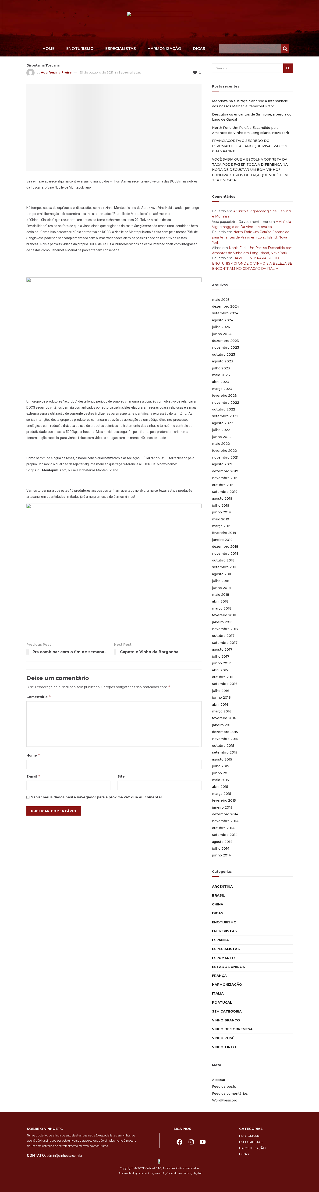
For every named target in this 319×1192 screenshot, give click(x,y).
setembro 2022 (225, 416)
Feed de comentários (230, 1093)
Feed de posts (224, 1086)
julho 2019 (220, 505)
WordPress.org (224, 1100)
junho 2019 (221, 512)
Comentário (38, 696)
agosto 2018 (222, 574)
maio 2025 (221, 300)
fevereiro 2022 (224, 451)
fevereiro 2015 (224, 800)
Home (49, 48)
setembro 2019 (224, 492)
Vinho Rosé (223, 1038)
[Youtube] (203, 1142)
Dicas (199, 48)
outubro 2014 (223, 828)
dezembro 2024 (225, 306)
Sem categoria (227, 1011)
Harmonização (164, 48)
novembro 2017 (225, 629)
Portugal (222, 1002)
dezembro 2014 (225, 814)
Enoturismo (80, 48)
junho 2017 (221, 663)
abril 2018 (220, 601)
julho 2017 (220, 656)
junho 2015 (221, 773)
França (219, 976)
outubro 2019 (223, 485)
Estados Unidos (228, 967)
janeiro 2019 (222, 540)
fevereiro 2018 (224, 615)
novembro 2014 (225, 821)
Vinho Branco (226, 1020)
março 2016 (221, 711)
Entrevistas (224, 931)
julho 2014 (220, 848)
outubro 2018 (223, 560)
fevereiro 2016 (224, 718)
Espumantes (224, 958)
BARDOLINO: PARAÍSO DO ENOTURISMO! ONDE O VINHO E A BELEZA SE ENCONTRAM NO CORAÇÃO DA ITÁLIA (252, 263)
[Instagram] (191, 1142)
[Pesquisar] (285, 48)
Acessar (218, 1080)
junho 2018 (221, 588)
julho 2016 (220, 691)
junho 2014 (221, 855)
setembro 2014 (224, 835)
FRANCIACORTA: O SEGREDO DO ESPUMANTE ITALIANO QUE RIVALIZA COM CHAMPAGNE (250, 146)
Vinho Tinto (224, 1047)
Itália (218, 993)
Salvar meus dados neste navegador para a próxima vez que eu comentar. (97, 797)
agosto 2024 (222, 320)
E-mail (33, 776)
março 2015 (221, 794)
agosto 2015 (222, 759)
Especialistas (120, 48)
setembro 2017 (224, 643)
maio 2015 (220, 780)
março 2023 (222, 389)
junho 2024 (221, 334)
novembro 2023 (225, 347)
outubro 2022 (223, 409)
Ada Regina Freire (56, 72)
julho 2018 (220, 581)
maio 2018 (220, 594)
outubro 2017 (223, 636)
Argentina (222, 886)
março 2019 (221, 526)
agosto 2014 (222, 842)
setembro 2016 (224, 684)
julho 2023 (221, 368)
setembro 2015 (224, 752)
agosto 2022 (222, 423)
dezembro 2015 (225, 732)
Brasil (218, 895)
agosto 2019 (222, 498)
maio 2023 (221, 375)
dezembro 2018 (225, 546)
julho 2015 (220, 766)
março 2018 (221, 608)
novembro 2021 (225, 457)
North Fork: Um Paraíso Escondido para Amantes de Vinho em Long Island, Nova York (250, 237)
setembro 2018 (224, 567)
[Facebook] (179, 1142)
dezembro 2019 (225, 471)
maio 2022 (221, 444)
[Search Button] (288, 68)
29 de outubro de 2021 (96, 72)
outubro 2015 (223, 745)
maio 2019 (220, 519)
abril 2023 (220, 382)
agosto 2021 (222, 464)
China (217, 904)
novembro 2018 (225, 553)
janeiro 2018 (222, 622)
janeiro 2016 (222, 725)
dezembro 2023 (225, 341)
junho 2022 (221, 437)
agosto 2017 (222, 649)
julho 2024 (221, 327)
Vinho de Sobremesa (232, 1029)
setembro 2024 (225, 313)
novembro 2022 (225, 402)
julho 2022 (221, 430)
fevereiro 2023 (224, 395)
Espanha (220, 940)
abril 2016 (220, 704)
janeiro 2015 (222, 807)
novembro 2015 (225, 739)
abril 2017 (220, 670)
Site (121, 776)
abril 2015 (220, 787)
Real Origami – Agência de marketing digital (172, 1173)
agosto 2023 (222, 361)
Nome (33, 755)
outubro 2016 (223, 677)
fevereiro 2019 (224, 533)
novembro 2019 (225, 478)
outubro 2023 (223, 354)
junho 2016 (221, 697)
